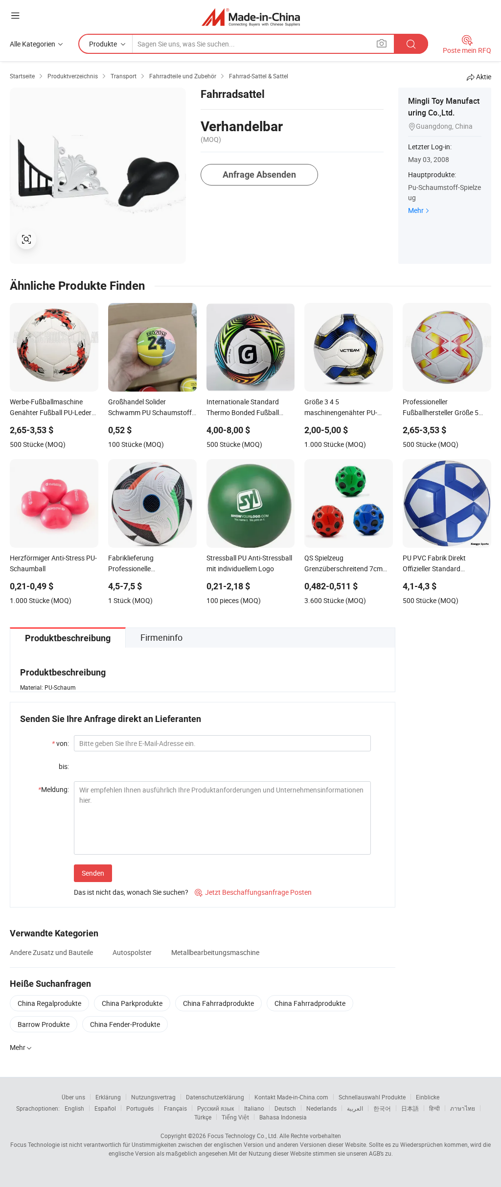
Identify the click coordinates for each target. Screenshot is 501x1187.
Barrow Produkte (43, 1024)
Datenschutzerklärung (215, 1097)
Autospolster (132, 952)
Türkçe (202, 1117)
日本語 (410, 1108)
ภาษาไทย (462, 1108)
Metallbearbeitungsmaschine (215, 952)
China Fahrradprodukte (218, 1003)
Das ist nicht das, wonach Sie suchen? (131, 892)
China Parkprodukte (132, 1003)
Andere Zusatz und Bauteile (51, 952)
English (74, 1108)
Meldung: (53, 789)
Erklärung (108, 1097)
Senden (93, 873)
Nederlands (321, 1108)
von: (60, 743)
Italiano (254, 1108)
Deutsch (285, 1108)
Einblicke (427, 1097)
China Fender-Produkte (125, 1024)
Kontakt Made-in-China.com (291, 1097)
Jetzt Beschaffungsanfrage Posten (253, 892)
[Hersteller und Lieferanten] (251, 16)
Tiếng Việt (235, 1117)
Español (105, 1108)
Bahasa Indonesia (283, 1117)
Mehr (416, 210)
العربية (355, 1108)
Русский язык (215, 1108)
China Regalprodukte (49, 1003)
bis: (64, 766)
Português (140, 1108)
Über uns (73, 1097)
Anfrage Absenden (259, 174)
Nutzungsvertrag (153, 1097)
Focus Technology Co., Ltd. (242, 1136)
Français (175, 1108)
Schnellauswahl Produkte (372, 1097)
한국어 (382, 1108)
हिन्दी (434, 1108)
